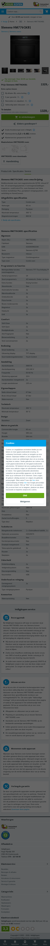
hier (34, 480)
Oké (25, 495)
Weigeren (25, 501)
